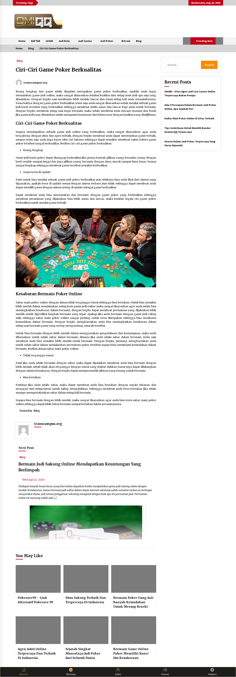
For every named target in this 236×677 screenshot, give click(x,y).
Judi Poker (106, 41)
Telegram (212, 674)
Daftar (118, 674)
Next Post (26, 448)
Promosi (165, 674)
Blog (139, 41)
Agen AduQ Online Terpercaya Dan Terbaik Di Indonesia (37, 653)
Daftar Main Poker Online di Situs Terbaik (189, 118)
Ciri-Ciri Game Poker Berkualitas (58, 69)
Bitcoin (126, 41)
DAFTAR (35, 41)
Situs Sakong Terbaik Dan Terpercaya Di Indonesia (85, 600)
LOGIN (49, 41)
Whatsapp (71, 674)
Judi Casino (85, 41)
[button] (186, 41)
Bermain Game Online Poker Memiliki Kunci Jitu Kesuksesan (131, 653)
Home (21, 41)
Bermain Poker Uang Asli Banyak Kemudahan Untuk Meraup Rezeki (133, 602)
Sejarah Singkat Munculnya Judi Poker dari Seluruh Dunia (82, 653)
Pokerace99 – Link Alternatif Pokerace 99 (35, 600)
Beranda (24, 674)
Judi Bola (64, 41)
